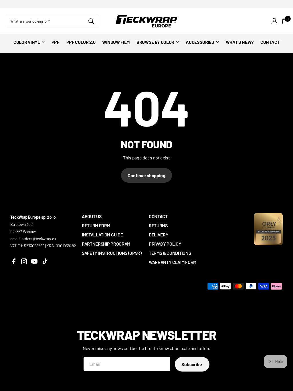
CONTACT (270, 42)
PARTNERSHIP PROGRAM (106, 243)
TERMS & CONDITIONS (170, 253)
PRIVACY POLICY (165, 243)
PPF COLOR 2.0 (81, 42)
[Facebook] (13, 261)
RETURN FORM (96, 225)
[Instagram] (24, 261)
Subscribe (192, 364)
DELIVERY (158, 234)
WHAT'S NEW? (240, 42)
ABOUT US (91, 216)
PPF (56, 42)
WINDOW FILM (115, 42)
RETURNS (158, 225)
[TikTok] (44, 261)
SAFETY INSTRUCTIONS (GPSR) (112, 253)
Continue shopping (146, 175)
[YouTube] (34, 261)
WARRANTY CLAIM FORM (172, 262)
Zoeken (91, 21)
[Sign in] (275, 21)
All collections (28, 45)
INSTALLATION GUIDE (102, 234)
